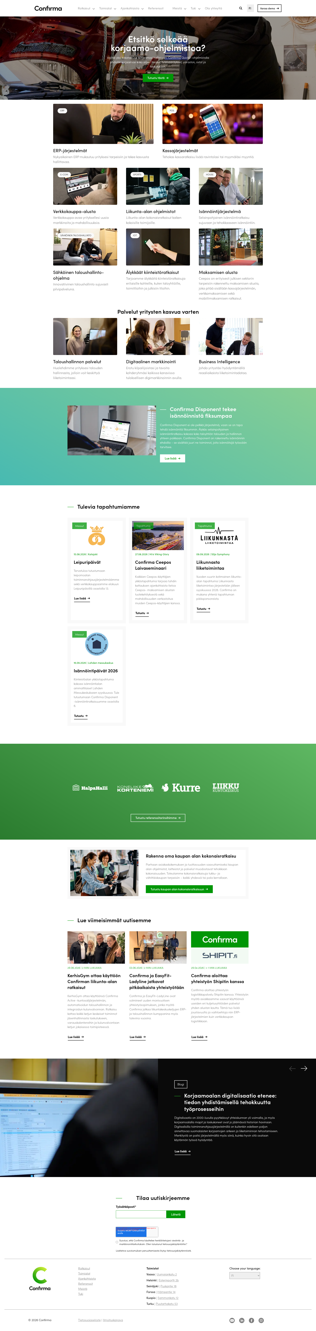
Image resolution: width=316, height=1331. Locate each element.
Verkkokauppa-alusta (74, 211)
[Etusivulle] (48, 8)
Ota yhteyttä (213, 8)
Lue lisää (170, 458)
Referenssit (156, 8)
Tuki (193, 8)
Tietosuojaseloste (89, 1320)
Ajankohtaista (130, 8)
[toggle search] (240, 8)
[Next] (304, 1068)
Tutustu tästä (156, 78)
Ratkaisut (84, 8)
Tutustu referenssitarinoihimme (156, 818)
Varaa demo (267, 8)
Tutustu (140, 613)
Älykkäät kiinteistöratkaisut (152, 272)
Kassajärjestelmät (180, 150)
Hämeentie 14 (166, 1292)
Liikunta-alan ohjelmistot (151, 211)
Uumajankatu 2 (167, 1274)
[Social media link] (232, 1320)
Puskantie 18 (168, 1286)
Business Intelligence (219, 361)
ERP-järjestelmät (70, 150)
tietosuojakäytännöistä (179, 1250)
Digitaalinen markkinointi (151, 361)
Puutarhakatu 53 (167, 1304)
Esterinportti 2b (169, 1280)
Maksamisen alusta (218, 272)
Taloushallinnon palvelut (77, 361)
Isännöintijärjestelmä (220, 211)
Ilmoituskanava (113, 1320)
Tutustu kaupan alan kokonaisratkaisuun (177, 889)
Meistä (177, 8)
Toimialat (105, 8)
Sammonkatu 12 (168, 1298)
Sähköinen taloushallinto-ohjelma (78, 275)
